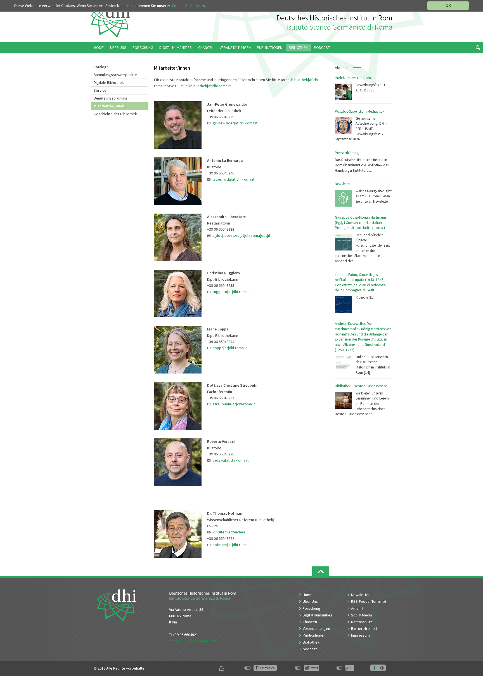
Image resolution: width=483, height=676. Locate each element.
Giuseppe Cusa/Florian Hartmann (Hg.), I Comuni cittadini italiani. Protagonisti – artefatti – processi (360, 222)
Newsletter (343, 183)
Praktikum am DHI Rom (353, 77)
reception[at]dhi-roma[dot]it (192, 640)
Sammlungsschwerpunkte (115, 74)
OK (448, 5)
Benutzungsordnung (110, 98)
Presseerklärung (347, 152)
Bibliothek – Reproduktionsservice (361, 386)
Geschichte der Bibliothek (115, 113)
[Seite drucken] (221, 668)
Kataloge (101, 66)
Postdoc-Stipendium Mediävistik (359, 111)
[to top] (320, 571)
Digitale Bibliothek (109, 82)
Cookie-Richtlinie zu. (189, 5)
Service (100, 90)
